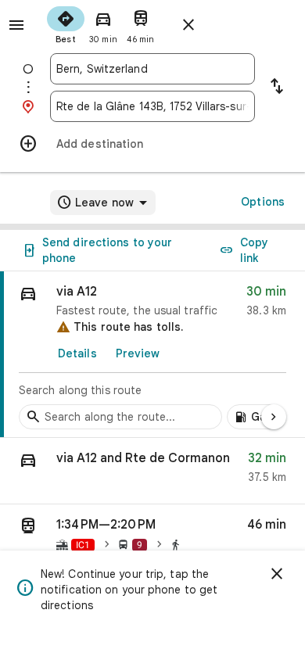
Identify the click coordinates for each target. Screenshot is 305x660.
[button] (152, 471)
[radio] (65, 23)
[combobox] (152, 68)
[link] (152, 354)
